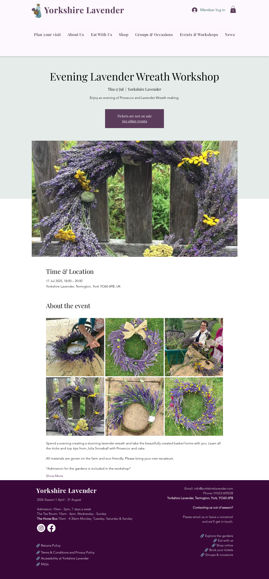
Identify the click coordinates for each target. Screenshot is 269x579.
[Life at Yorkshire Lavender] (41, 528)
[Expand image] (75, 347)
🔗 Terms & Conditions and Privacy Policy (65, 552)
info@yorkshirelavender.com (213, 488)
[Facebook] (51, 528)
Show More (54, 476)
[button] (233, 9)
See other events (134, 121)
